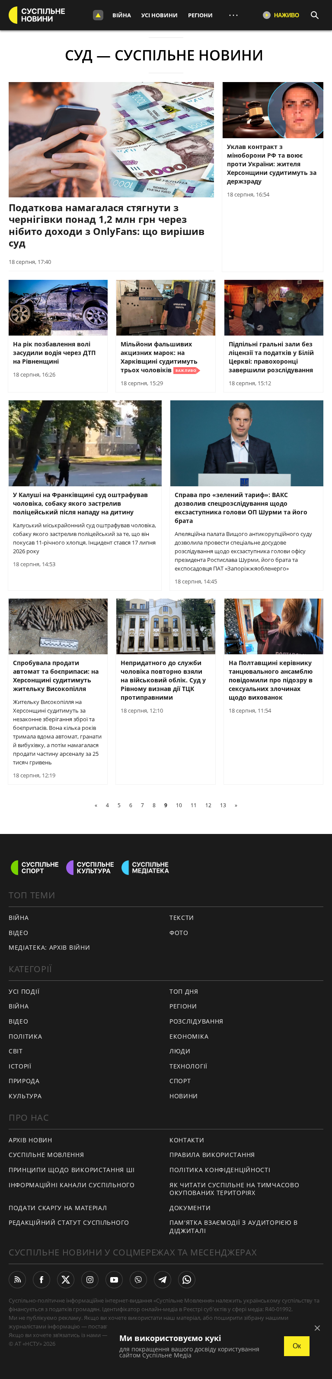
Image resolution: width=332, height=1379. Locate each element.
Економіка (188, 1036)
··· (233, 15)
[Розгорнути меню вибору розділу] (98, 15)
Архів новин (30, 1140)
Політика (25, 1036)
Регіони (200, 15)
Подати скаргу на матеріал (58, 1208)
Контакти (186, 1140)
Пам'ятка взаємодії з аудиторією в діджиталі (233, 1226)
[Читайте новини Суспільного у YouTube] (114, 1279)
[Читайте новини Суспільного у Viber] (138, 1279)
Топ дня (183, 991)
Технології (188, 1066)
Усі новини (159, 15)
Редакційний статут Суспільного (69, 1222)
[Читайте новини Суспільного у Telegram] (162, 1279)
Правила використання (212, 1155)
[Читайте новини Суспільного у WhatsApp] (186, 1279)
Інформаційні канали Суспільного (72, 1185)
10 (179, 805)
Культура (25, 1096)
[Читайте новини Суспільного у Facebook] (41, 1279)
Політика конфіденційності (220, 1170)
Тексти (181, 917)
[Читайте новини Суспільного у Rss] (17, 1279)
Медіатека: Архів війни (49, 947)
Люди (180, 1051)
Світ (16, 1051)
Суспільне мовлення (46, 1155)
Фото (178, 933)
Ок (297, 1346)
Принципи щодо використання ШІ (71, 1170)
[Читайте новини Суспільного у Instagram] (90, 1279)
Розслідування (196, 1021)
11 (194, 805)
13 (223, 805)
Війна (121, 15)
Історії (20, 1066)
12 (208, 805)
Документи (190, 1208)
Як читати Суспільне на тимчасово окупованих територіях (234, 1189)
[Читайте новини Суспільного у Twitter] (65, 1279)
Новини (183, 1096)
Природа (24, 1081)
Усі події (24, 991)
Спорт (180, 1081)
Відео (19, 933)
